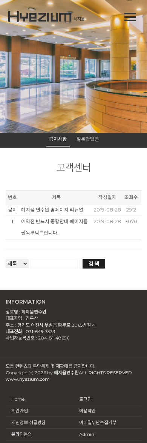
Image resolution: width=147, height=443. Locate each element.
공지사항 (58, 139)
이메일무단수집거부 (97, 422)
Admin (86, 434)
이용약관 (87, 411)
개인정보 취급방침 (28, 422)
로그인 (85, 399)
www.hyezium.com (28, 379)
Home (17, 399)
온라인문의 (21, 434)
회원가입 (19, 411)
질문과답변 (88, 139)
